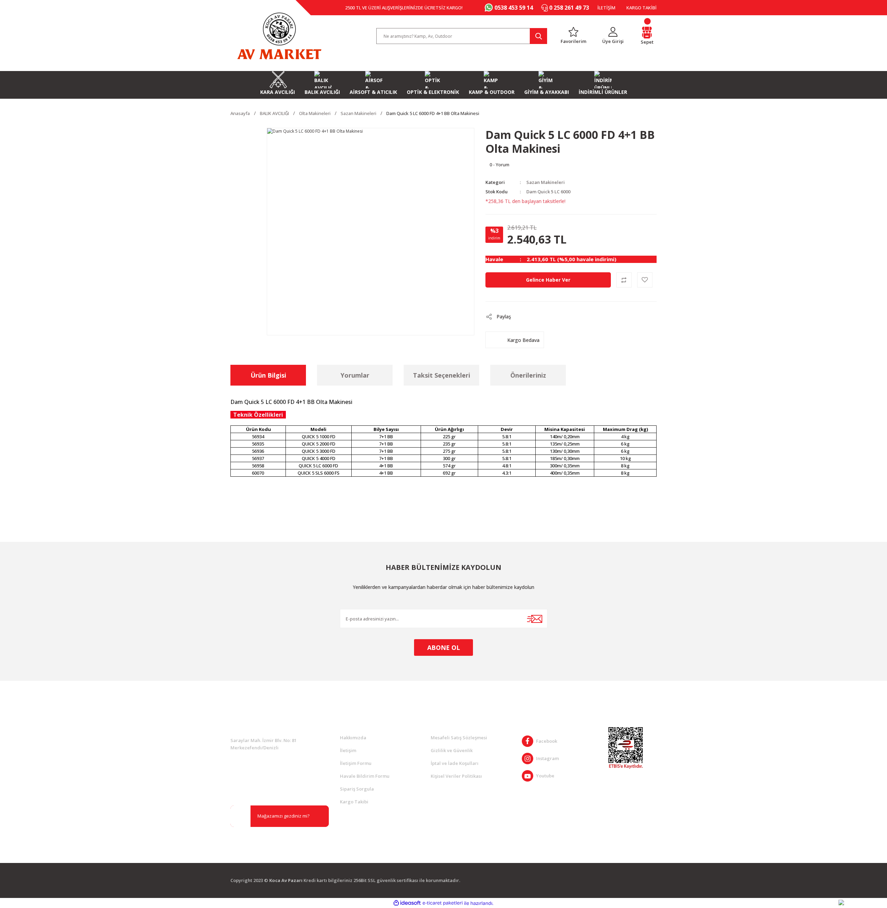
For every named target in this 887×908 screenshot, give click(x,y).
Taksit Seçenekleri (441, 375)
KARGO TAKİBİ (641, 8)
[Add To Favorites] (644, 280)
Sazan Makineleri (545, 182)
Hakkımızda (353, 737)
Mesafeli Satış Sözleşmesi (459, 737)
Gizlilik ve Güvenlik (452, 750)
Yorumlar (355, 375)
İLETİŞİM (606, 8)
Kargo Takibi (354, 802)
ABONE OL (443, 647)
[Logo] (279, 36)
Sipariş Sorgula (357, 789)
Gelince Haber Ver (548, 279)
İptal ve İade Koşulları (454, 763)
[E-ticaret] (442, 903)
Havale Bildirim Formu (364, 776)
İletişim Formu (355, 763)
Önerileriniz (528, 375)
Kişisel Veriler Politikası (456, 776)
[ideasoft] (407, 903)
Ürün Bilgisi (268, 375)
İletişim (348, 750)
